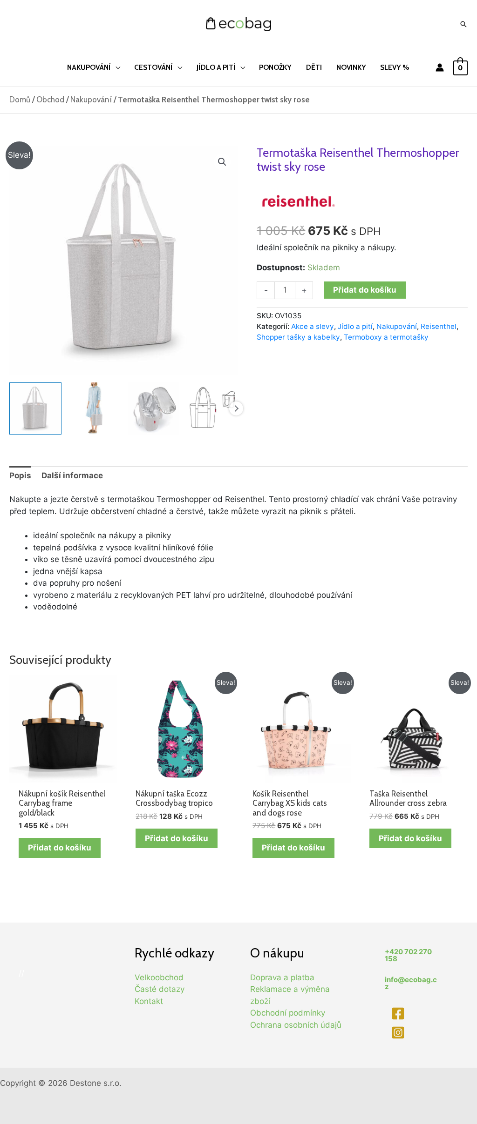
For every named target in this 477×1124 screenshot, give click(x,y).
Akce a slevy (312, 326)
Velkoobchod (159, 977)
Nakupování (91, 99)
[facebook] (399, 1013)
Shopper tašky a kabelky (298, 337)
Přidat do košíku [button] (59, 847)
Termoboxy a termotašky (386, 337)
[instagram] (399, 1032)
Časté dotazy (159, 989)
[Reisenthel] (299, 200)
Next (236, 408)
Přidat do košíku (364, 289)
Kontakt (149, 1001)
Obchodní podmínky (287, 1012)
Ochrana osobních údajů (295, 1025)
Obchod (50, 99)
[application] (115, 67)
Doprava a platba (282, 977)
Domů (19, 99)
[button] (222, 162)
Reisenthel (439, 326)
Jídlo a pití (355, 326)
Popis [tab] (20, 475)
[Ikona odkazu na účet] (440, 67)
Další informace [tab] (72, 475)
